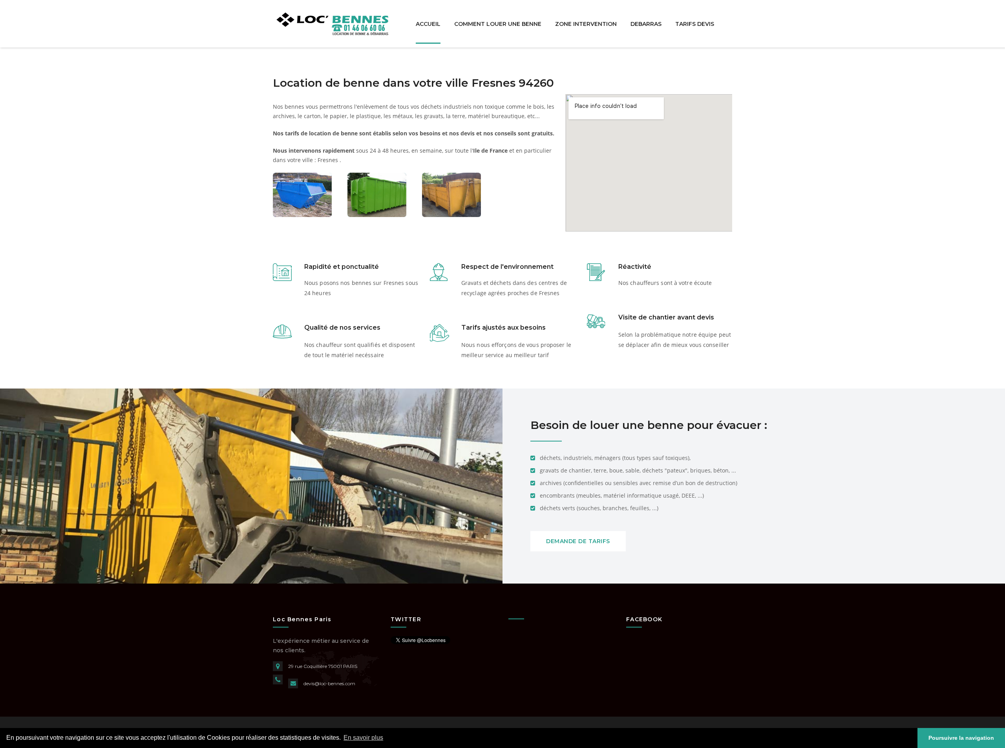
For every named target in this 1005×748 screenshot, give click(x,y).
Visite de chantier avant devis (666, 317)
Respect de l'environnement (507, 266)
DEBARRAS (645, 23)
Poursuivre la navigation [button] (961, 738)
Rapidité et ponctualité (341, 266)
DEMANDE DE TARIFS (578, 541)
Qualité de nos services (342, 327)
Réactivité (634, 266)
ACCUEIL (428, 23)
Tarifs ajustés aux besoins (503, 327)
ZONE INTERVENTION (586, 23)
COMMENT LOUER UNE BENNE (497, 23)
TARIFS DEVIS (694, 23)
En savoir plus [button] (363, 737)
